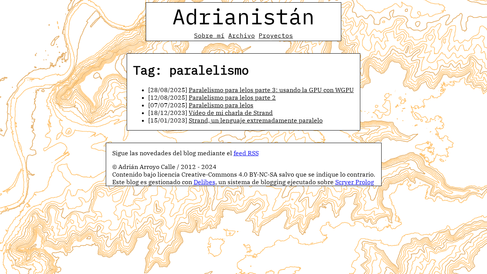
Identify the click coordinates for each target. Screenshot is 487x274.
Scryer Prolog (354, 182)
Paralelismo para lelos (221, 105)
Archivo (241, 35)
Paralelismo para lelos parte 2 (232, 97)
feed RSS (246, 153)
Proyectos (276, 35)
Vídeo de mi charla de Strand (231, 112)
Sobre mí (209, 35)
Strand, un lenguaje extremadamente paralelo (256, 120)
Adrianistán (243, 16)
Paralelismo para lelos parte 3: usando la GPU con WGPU (271, 90)
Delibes (204, 182)
